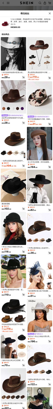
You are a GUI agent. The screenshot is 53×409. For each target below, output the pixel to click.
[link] (13, 72)
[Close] (49, 13)
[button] (23, 77)
